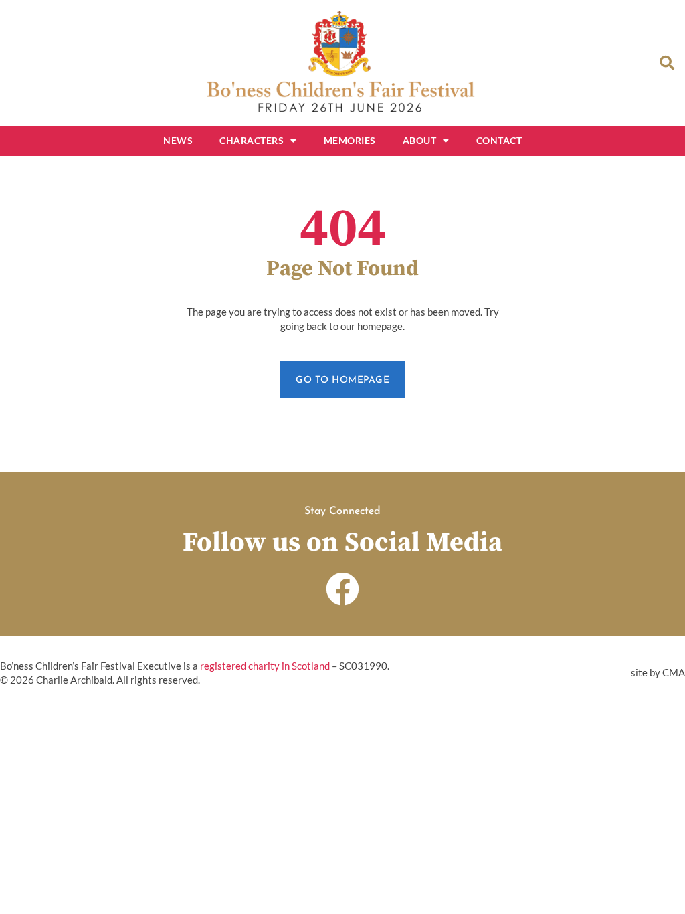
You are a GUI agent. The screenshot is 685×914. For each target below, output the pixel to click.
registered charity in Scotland (265, 666)
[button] (667, 63)
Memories (350, 140)
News (178, 140)
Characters (251, 140)
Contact (499, 140)
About (420, 140)
